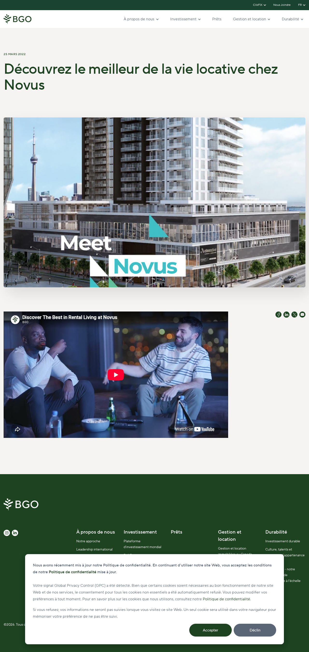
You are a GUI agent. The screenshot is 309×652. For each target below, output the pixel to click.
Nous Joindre (282, 5)
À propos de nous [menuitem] (95, 532)
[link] (18, 18)
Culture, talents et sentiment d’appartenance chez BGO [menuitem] (285, 555)
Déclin (255, 630)
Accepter (210, 630)
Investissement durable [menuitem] (282, 541)
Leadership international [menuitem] (94, 549)
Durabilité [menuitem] (276, 532)
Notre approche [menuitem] (88, 541)
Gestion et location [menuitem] (229, 536)
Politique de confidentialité (226, 599)
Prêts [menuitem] (176, 532)
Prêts (216, 19)
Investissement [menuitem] (140, 532)
